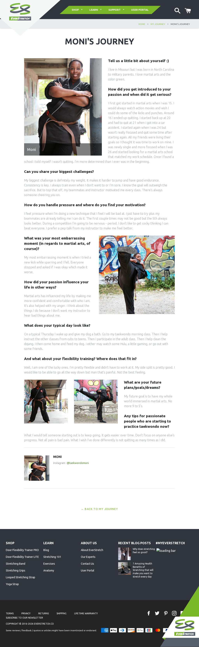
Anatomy (48, 570)
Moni (57, 457)
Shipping (61, 613)
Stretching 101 (52, 556)
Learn (94, 9)
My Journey (158, 24)
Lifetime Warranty (86, 613)
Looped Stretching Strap (20, 577)
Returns (43, 613)
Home (141, 24)
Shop (75, 9)
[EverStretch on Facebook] (149, 613)
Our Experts (88, 556)
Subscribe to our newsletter (24, 617)
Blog (46, 550)
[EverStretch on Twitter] (157, 613)
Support (114, 9)
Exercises (49, 563)
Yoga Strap (12, 584)
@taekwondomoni (78, 463)
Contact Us (87, 563)
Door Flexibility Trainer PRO (22, 550)
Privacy (26, 613)
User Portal (140, 9)
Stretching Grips (15, 570)
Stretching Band (15, 563)
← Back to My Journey (99, 509)
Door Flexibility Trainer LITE (22, 556)
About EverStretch (92, 550)
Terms (10, 613)
